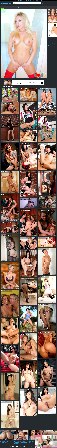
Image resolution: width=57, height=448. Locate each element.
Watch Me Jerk (51, 42)
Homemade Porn (31, 0)
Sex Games (12, 7)
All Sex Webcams (18, 0)
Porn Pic (49, 44)
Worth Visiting (26, 7)
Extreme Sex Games (38, 0)
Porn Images (50, 45)
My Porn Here (50, 41)
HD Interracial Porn (51, 43)
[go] (42, 3)
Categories (18, 7)
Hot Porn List (24, 0)
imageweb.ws (6, 3)
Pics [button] (7, 7)
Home (2, 7)
